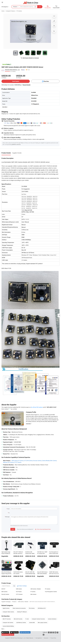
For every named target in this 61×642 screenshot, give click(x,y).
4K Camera (30, 460)
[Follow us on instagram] (53, 632)
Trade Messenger (25, 632)
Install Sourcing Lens (8, 634)
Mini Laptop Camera (42, 622)
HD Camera (11, 462)
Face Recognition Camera (51, 591)
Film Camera (32, 608)
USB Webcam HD (42, 608)
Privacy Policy (53, 638)
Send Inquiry (15, 81)
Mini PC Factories (7, 619)
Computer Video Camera (8, 612)
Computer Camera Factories (38, 619)
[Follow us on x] (51, 632)
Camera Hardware (52, 619)
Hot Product (19, 591)
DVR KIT (3, 589)
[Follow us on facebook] (49, 632)
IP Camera (20, 460)
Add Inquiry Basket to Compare (31, 58)
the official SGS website (37, 407)
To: (9, 512)
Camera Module (46, 460)
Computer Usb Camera (8, 622)
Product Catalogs (22, 586)
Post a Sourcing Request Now (43, 529)
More (2, 629)
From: (8, 508)
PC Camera (19, 11)
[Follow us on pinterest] (57, 632)
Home (2, 11)
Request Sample (26, 84)
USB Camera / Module (35, 589)
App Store (5, 632)
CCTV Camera (17, 462)
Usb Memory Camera (21, 622)
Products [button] (15, 6)
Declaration (46, 638)
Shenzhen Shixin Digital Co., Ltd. (12, 69)
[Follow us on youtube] (55, 632)
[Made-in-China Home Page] (30, 2)
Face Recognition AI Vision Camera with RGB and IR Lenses (53, 553)
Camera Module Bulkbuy (8, 626)
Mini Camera (53, 460)
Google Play (14, 632)
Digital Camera (6, 608)
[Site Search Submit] (39, 6)
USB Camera (15, 460)
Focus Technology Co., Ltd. (20, 638)
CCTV (25, 460)
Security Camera (37, 460)
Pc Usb (27, 619)
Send (13, 529)
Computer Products (10, 11)
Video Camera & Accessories (19, 608)
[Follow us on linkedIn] (43, 634)
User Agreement (38, 638)
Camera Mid (32, 622)
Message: (7, 516)
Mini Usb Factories (18, 619)
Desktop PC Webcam (22, 612)
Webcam (5, 462)
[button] (2, 2)
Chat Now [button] (46, 81)
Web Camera (4, 591)
